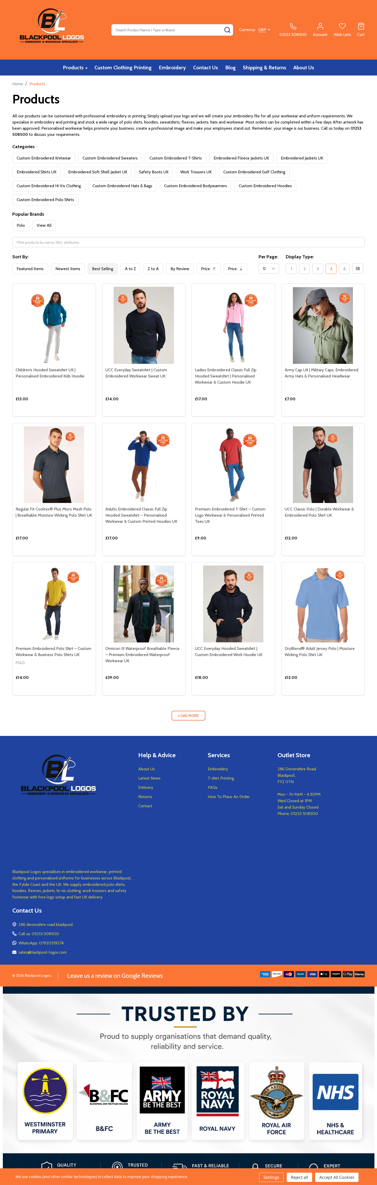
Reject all (299, 1177)
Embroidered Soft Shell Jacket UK (97, 171)
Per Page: (268, 257)
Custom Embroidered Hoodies (265, 185)
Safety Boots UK (153, 171)
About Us (303, 67)
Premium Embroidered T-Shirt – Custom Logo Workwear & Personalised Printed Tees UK (230, 515)
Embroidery (172, 67)
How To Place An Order (229, 796)
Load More (188, 715)
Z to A (153, 268)
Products (73, 67)
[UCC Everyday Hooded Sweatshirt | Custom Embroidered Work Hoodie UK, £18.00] (233, 603)
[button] (188, 1086)
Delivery (145, 787)
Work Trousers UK (196, 171)
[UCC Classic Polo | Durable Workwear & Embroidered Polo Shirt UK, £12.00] (323, 464)
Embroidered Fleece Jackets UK (241, 158)
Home (17, 83)
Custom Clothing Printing (123, 67)
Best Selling (102, 268)
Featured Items (30, 268)
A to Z (130, 268)
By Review (180, 268)
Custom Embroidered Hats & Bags (122, 185)
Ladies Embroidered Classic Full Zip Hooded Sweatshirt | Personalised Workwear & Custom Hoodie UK (225, 376)
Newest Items (67, 268)
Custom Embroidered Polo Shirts (45, 199)
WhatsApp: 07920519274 (41, 943)
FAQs (212, 787)
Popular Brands (28, 214)
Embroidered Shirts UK (36, 171)
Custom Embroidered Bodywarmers (195, 185)
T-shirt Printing (221, 778)
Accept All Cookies (336, 1177)
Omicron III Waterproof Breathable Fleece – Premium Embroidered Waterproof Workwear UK (142, 654)
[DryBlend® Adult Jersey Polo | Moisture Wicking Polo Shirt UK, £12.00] (323, 603)
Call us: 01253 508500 (38, 933)
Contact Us (205, 67)
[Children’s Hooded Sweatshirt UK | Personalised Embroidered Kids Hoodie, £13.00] (54, 325)
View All (44, 225)
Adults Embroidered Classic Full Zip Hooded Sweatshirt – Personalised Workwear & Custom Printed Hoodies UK (141, 515)
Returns (145, 796)
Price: (210, 270)
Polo (21, 225)
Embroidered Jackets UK (302, 158)
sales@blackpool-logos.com (42, 952)
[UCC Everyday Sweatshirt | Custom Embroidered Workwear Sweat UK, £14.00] (143, 325)
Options (63, 414)
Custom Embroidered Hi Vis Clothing (49, 185)
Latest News (149, 778)
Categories (23, 146)
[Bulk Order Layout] (357, 268)
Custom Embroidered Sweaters (110, 158)
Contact (145, 805)
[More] (86, 67)
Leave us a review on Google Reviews (115, 975)
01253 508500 (304, 813)
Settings (271, 1177)
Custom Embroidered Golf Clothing (254, 171)
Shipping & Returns (264, 67)
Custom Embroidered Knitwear (44, 158)
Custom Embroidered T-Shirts (176, 158)
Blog (230, 67)
